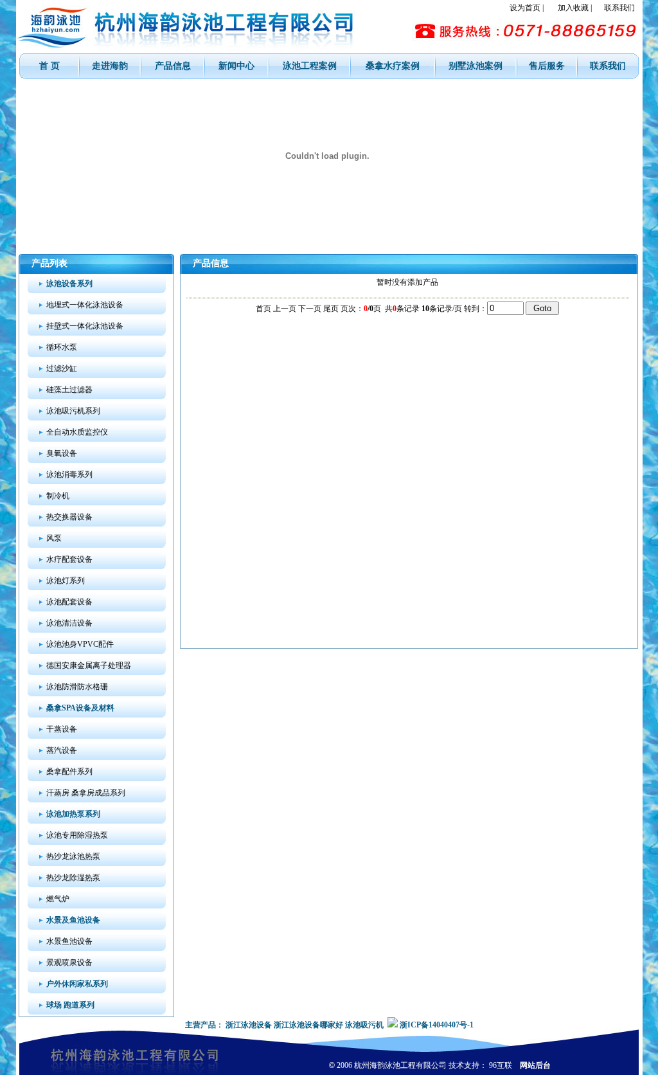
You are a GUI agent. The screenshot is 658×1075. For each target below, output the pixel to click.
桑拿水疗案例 (393, 66)
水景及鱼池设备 (73, 920)
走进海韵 (110, 66)
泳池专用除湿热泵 (77, 835)
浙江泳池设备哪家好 (308, 1024)
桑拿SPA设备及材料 (80, 707)
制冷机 (57, 495)
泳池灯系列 (65, 580)
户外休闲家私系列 (77, 983)
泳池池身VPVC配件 (80, 644)
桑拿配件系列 (69, 771)
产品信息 (173, 66)
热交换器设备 (69, 516)
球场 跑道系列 (70, 1004)
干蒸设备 (61, 729)
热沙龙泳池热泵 (73, 856)
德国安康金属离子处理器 (88, 665)
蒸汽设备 (61, 750)
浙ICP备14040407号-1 (437, 1024)
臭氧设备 (61, 453)
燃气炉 (57, 898)
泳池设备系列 (69, 283)
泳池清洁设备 (69, 623)
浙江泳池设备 (249, 1024)
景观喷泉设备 (69, 962)
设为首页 (525, 7)
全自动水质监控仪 (77, 432)
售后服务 (547, 66)
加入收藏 (573, 7)
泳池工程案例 (310, 66)
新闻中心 (236, 66)
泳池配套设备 (69, 601)
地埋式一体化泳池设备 (84, 304)
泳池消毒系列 (69, 474)
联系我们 (619, 7)
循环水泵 (61, 347)
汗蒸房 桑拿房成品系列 (85, 792)
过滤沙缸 (61, 368)
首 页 (49, 66)
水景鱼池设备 (69, 941)
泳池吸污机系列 (73, 410)
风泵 (54, 538)
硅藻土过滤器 (69, 389)
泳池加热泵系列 (73, 813)
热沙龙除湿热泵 (73, 877)
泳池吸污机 (364, 1024)
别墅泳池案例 (475, 66)
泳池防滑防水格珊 (77, 686)
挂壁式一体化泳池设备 (84, 325)
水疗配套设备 (69, 559)
